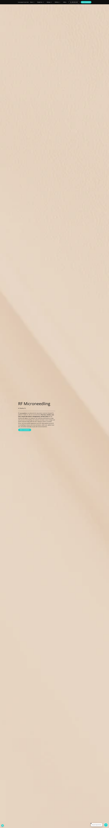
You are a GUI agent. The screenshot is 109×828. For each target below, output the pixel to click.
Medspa (48, 2)
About (31, 2)
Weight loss (39, 2)
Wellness (57, 2)
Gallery (64, 2)
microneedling (23, 413)
